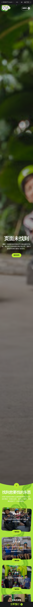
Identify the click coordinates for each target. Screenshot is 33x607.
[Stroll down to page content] (16, 485)
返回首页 (16, 255)
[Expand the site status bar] (16, 5)
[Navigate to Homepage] (6, 8)
